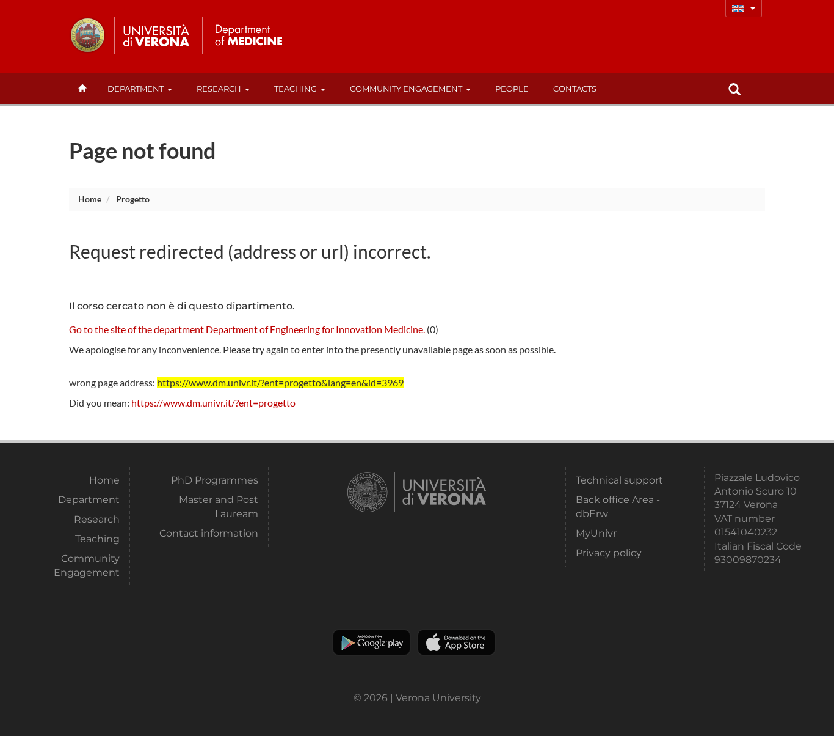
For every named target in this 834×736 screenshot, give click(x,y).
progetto (133, 199)
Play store (371, 642)
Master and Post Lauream (218, 506)
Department (135, 89)
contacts (574, 89)
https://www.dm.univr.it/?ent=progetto (213, 402)
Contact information (208, 533)
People (512, 89)
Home (89, 199)
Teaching (295, 89)
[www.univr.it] (130, 35)
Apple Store (456, 642)
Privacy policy (609, 553)
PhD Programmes (214, 480)
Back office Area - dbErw (618, 506)
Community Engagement (406, 89)
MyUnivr (596, 533)
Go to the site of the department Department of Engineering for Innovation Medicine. (247, 329)
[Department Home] (248, 35)
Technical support (619, 480)
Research (219, 89)
